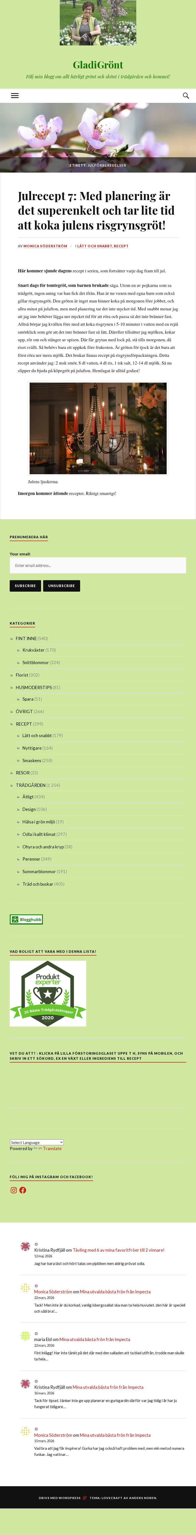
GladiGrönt (98, 64)
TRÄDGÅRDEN (31, 785)
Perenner (31, 859)
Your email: (20, 553)
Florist (22, 675)
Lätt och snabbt (94, 246)
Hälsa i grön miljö (38, 821)
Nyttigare (32, 748)
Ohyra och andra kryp (43, 846)
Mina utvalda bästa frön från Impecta (115, 1291)
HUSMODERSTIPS (34, 687)
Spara (27, 699)
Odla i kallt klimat (39, 834)
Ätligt (28, 796)
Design (29, 809)
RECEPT (121, 246)
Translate (52, 1148)
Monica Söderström (45, 246)
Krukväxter (33, 650)
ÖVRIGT (24, 711)
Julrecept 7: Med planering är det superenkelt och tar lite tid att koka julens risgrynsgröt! (96, 210)
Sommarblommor (39, 871)
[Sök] (181, 96)
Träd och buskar (37, 884)
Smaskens (31, 760)
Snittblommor (35, 662)
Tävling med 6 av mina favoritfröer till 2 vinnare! (119, 1250)
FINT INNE (26, 638)
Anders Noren (142, 1498)
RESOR (23, 772)
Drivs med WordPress (60, 1498)
